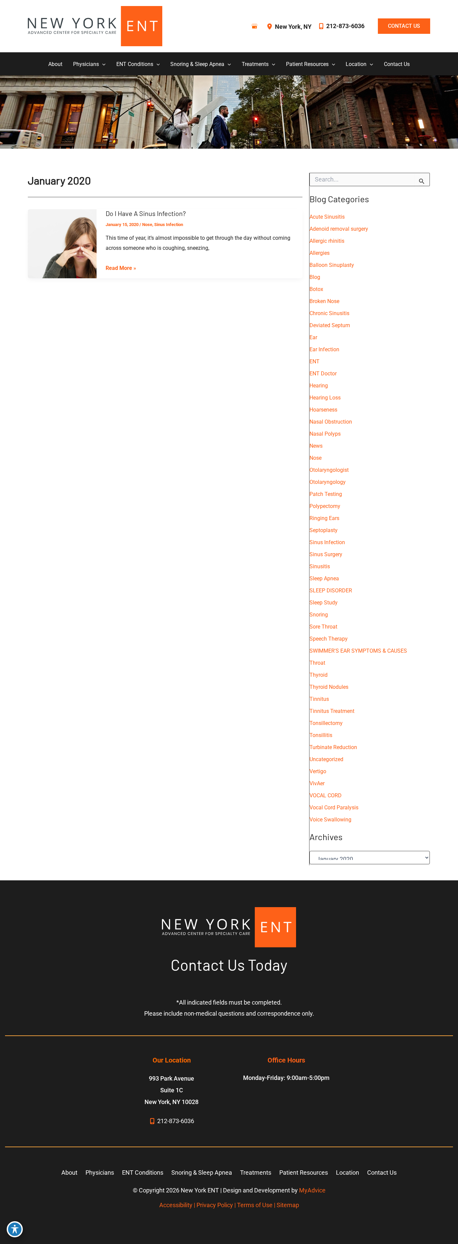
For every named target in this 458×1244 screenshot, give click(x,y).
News (316, 446)
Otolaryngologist (329, 470)
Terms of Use (255, 1205)
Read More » (121, 269)
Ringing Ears (324, 518)
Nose (147, 224)
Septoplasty (323, 530)
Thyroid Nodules (328, 687)
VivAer (317, 783)
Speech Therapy (328, 639)
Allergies (319, 253)
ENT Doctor (323, 373)
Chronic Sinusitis (329, 313)
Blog (314, 277)
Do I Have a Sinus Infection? (146, 213)
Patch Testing (325, 494)
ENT (314, 361)
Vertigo (317, 771)
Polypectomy (324, 506)
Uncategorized (326, 759)
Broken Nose (324, 301)
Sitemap (288, 1205)
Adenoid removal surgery (338, 229)
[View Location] (271, 26)
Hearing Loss (325, 397)
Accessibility (175, 1205)
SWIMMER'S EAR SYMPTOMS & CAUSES (358, 651)
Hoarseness (323, 410)
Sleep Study (323, 602)
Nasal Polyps (325, 434)
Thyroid (318, 675)
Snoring (318, 614)
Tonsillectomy (326, 723)
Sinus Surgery (325, 554)
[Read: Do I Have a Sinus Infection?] (62, 243)
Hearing (318, 385)
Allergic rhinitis (326, 241)
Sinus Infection (168, 224)
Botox (316, 289)
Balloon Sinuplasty (331, 265)
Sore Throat (323, 627)
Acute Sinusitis (327, 217)
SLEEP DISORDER (330, 590)
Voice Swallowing (330, 819)
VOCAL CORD (325, 795)
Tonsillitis (320, 735)
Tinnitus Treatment (331, 711)
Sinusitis (319, 566)
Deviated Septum (329, 325)
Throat (317, 663)
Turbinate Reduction (333, 747)
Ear (313, 337)
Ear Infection (324, 349)
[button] (400, 26)
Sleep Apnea (324, 578)
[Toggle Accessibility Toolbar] (15, 1229)
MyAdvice (312, 1190)
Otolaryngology (327, 482)
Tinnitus (319, 699)
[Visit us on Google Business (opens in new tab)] (254, 26)
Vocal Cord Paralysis (333, 807)
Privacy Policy (214, 1205)
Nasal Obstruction (330, 422)
